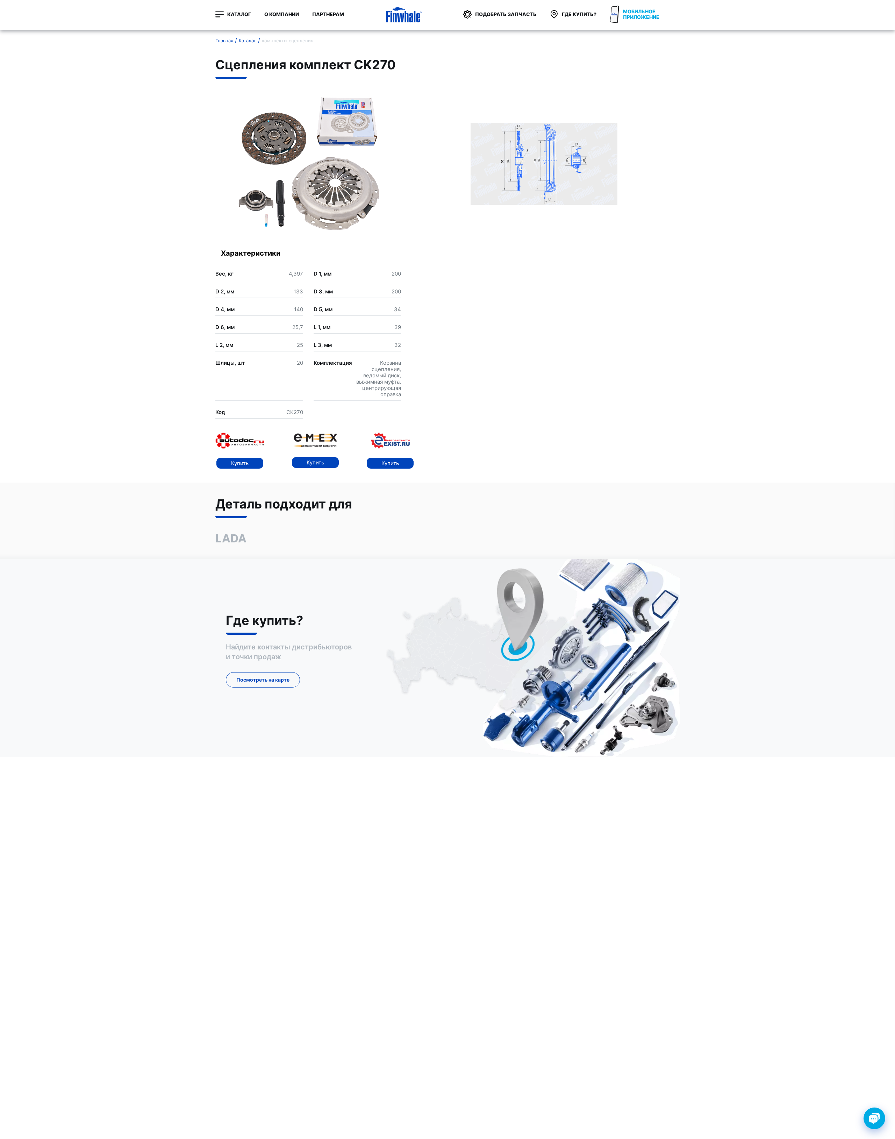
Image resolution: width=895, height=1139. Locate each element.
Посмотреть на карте (262, 680)
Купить (240, 463)
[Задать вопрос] (874, 1118)
